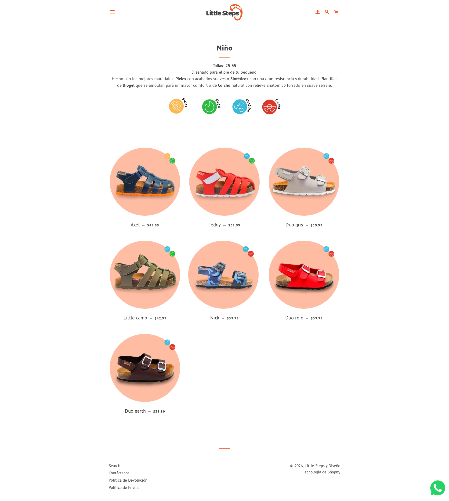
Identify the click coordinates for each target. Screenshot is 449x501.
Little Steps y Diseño (322, 465)
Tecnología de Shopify (321, 472)
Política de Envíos (124, 487)
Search (114, 465)
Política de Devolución (128, 480)
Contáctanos (119, 473)
